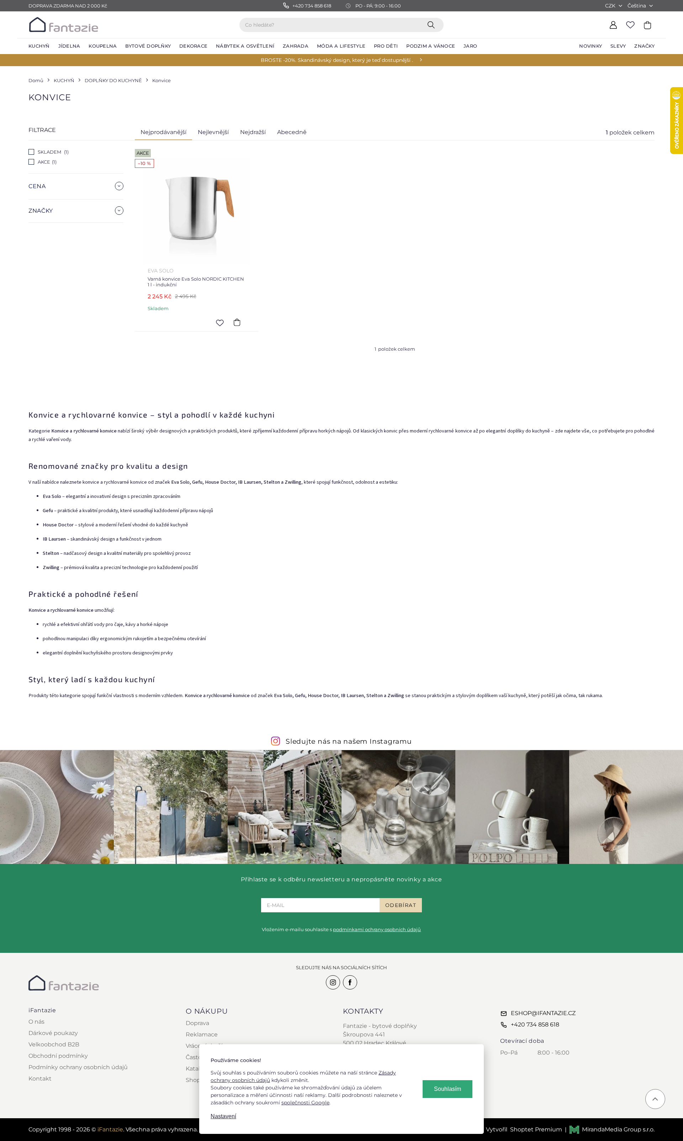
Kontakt (40, 1078)
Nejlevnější (213, 132)
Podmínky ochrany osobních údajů (78, 1067)
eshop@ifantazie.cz (543, 1013)
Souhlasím (447, 1089)
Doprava (197, 1023)
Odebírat (400, 905)
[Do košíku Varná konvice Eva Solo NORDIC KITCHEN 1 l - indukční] (236, 322)
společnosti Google (305, 1102)
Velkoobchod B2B (53, 1044)
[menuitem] (39, 46)
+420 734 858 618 (535, 1024)
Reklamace (202, 1034)
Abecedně (292, 132)
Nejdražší (253, 132)
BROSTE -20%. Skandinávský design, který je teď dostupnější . (337, 60)
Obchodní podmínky (58, 1055)
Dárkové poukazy (53, 1033)
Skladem (52, 152)
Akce (46, 162)
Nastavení (223, 1116)
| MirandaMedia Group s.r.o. (610, 1129)
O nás (36, 1021)
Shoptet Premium (536, 1129)
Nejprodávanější (163, 132)
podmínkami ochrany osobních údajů (377, 929)
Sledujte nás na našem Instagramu (349, 741)
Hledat (433, 24)
